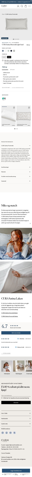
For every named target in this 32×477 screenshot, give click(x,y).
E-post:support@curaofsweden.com (11, 445)
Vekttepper (19, 373)
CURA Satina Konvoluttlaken (9, 313)
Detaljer (12, 69)
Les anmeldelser (15, 42)
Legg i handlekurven (16, 470)
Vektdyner (7, 373)
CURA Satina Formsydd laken (9, 316)
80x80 (4, 57)
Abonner (16, 402)
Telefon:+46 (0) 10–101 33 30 (9, 447)
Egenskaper (5, 69)
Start (3, 14)
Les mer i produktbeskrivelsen (18, 87)
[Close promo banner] (31, 1)
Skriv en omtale (16, 333)
